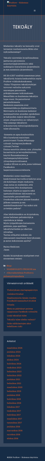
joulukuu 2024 (14, 351)
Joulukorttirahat (15, 294)
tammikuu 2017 (14, 422)
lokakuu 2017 (13, 407)
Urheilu (10, 304)
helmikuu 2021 (14, 383)
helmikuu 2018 (14, 403)
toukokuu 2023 (14, 367)
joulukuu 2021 (13, 379)
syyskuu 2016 (13, 434)
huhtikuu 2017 (14, 414)
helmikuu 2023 (14, 371)
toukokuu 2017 (14, 410)
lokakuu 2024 (13, 355)
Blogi (9, 265)
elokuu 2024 (13, 359)
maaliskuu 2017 (14, 418)
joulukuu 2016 (13, 426)
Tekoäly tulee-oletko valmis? (21, 319)
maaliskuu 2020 (14, 387)
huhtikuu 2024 (14, 363)
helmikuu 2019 (14, 391)
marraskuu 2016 (14, 430)
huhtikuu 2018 (14, 399)
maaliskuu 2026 (14, 348)
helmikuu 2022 (14, 375)
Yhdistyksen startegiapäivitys (22, 290)
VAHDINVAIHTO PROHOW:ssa (21, 269)
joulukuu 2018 (13, 395)
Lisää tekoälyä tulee (17, 315)
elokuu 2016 (12, 438)
